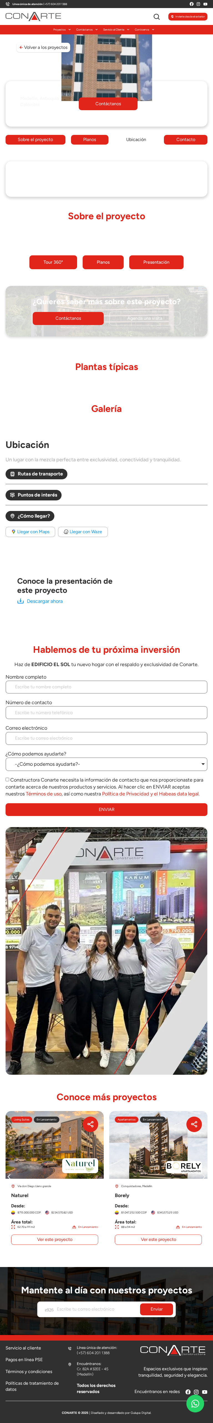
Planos (89, 139)
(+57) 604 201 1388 (39, 4)
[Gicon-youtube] (205, 4)
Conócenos (142, 29)
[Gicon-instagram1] (198, 4)
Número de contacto (29, 702)
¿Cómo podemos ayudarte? (36, 754)
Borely (158, 1180)
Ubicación (136, 139)
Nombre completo (26, 677)
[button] (108, 103)
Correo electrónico (26, 728)
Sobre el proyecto (35, 139)
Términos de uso (44, 794)
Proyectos (59, 29)
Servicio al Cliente (113, 29)
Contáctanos (84, 29)
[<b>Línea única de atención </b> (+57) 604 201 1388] (8, 4)
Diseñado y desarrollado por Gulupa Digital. (121, 1413)
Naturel (55, 1180)
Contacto (185, 139)
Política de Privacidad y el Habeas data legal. (151, 794)
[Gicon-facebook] (191, 4)
